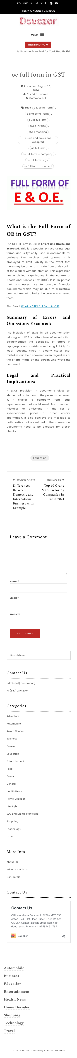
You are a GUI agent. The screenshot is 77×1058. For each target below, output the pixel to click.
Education (40, 458)
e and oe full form (38, 113)
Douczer (24, 1050)
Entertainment (15, 761)
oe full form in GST (38, 75)
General (11, 784)
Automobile (14, 723)
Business (12, 738)
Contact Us (13, 877)
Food (10, 769)
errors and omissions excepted (38, 140)
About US (12, 862)
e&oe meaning (38, 132)
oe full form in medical (38, 166)
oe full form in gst (38, 160)
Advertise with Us (17, 869)
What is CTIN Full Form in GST (40, 306)
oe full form (38, 148)
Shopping (12, 821)
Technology (14, 829)
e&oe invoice (38, 126)
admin (44, 94)
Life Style (12, 806)
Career (11, 746)
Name (14, 581)
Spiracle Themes (54, 1050)
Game (10, 776)
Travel (10, 836)
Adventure (13, 716)
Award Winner (15, 731)
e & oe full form (43, 107)
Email (14, 598)
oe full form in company (38, 154)
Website (15, 614)
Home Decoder (16, 799)
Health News (14, 791)
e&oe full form (38, 120)
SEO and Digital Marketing (23, 813)
